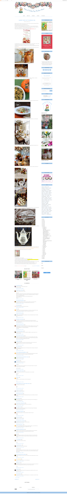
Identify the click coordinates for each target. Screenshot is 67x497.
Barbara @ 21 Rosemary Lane (20, 324)
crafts (42, 209)
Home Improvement (44, 196)
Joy (16, 364)
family (45, 209)
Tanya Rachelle (18, 346)
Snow (45, 202)
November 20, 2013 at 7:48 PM (19, 405)
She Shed (43, 202)
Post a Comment (17, 477)
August (44, 247)
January (44, 254)
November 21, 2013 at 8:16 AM (19, 432)
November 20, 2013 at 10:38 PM (20, 419)
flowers (47, 209)
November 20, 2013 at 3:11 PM (19, 303)
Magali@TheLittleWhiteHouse (20, 429)
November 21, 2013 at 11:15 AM (20, 447)
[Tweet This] (34, 265)
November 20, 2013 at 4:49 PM (19, 339)
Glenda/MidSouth (18, 285)
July (43, 248)
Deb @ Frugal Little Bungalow (20, 300)
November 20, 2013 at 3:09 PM (19, 288)
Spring (47, 202)
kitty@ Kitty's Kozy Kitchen (19, 319)
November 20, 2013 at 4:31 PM (19, 329)
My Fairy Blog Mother (38, 492)
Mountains (50, 198)
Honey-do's (43, 197)
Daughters (50, 190)
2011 (42, 256)
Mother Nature (46, 198)
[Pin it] (38, 265)
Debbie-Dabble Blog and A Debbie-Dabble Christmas (23, 383)
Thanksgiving (43, 203)
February (44, 253)
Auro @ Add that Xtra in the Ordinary (21, 454)
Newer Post (17, 479)
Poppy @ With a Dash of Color (20, 335)
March (43, 252)
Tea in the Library (18, 473)
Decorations (46, 191)
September (44, 246)
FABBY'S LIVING (18, 341)
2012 (42, 255)
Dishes (50, 191)
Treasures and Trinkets (44, 204)
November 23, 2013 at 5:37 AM (19, 467)
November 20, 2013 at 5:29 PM (19, 369)
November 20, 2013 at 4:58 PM (19, 350)
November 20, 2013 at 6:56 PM (19, 396)
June (43, 249)
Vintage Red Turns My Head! (44, 160)
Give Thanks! (44, 243)
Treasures (47, 203)
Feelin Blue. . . (44, 244)
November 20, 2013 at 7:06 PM (19, 401)
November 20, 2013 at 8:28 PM (19, 415)
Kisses (48, 197)
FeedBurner (48, 85)
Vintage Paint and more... (19, 424)
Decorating (43, 191)
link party (47, 210)
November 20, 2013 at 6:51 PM (19, 388)
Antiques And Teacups (19, 313)
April (43, 251)
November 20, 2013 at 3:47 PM (19, 317)
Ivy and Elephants (18, 439)
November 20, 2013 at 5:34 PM (19, 375)
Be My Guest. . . (44, 242)
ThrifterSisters (18, 462)
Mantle (42, 198)
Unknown (17, 377)
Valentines (49, 204)
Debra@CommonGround (19, 393)
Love (50, 197)
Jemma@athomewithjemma (19, 411)
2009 (42, 258)
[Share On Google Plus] (37, 265)
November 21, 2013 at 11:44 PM (20, 457)
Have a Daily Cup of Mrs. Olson (31, 492)
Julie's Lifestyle (18, 398)
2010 (42, 257)
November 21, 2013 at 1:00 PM (19, 452)
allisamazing (18, 360)
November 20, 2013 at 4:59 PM (19, 355)
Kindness (46, 197)
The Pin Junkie (18, 305)
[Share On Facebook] (36, 265)
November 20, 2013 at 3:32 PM (19, 307)
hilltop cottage (44, 210)
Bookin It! (44, 239)
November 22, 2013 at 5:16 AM (19, 461)
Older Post (37, 479)
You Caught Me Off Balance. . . (46, 238)
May (43, 250)
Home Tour (48, 196)
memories (51, 210)
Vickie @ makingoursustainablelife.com (21, 352)
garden (50, 209)
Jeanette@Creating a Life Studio (20, 420)
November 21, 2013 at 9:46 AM (19, 443)
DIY (47, 190)
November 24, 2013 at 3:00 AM (19, 472)
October (44, 245)
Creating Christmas (44, 190)
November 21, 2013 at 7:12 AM (19, 427)
